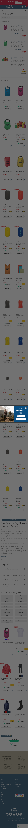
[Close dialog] (26, 407)
